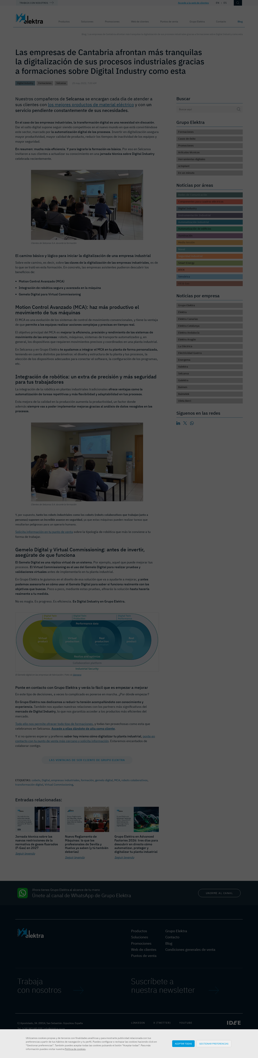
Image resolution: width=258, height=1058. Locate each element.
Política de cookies (75, 1049)
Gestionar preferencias (214, 1043)
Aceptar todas (183, 1043)
